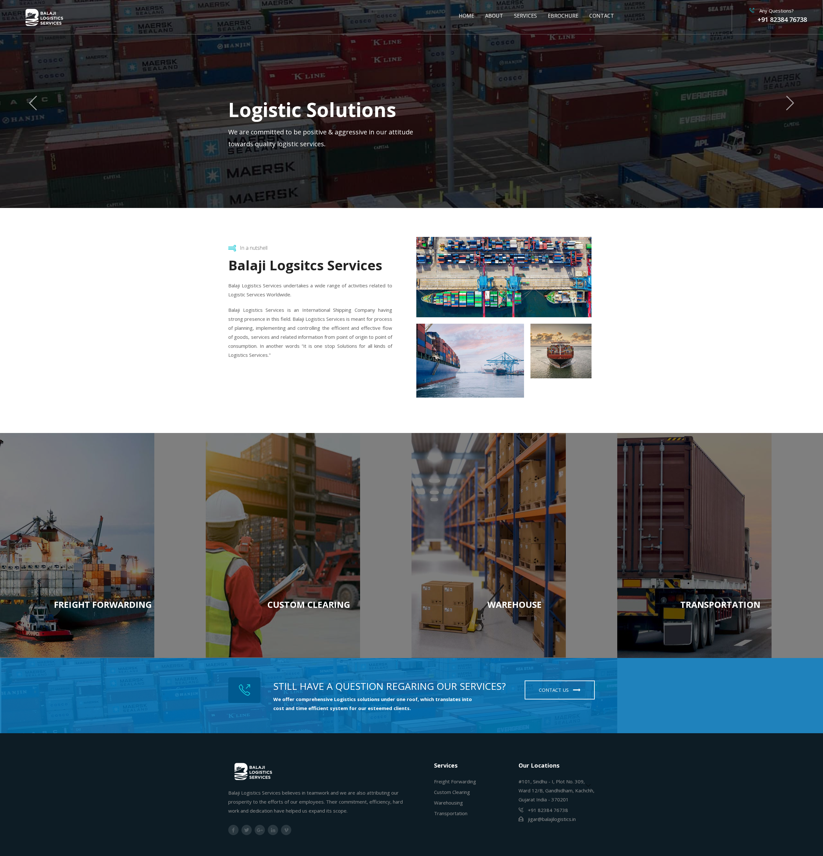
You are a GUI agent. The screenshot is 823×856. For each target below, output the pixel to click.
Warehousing (448, 802)
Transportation (450, 813)
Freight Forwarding (455, 781)
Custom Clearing (452, 792)
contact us (554, 690)
